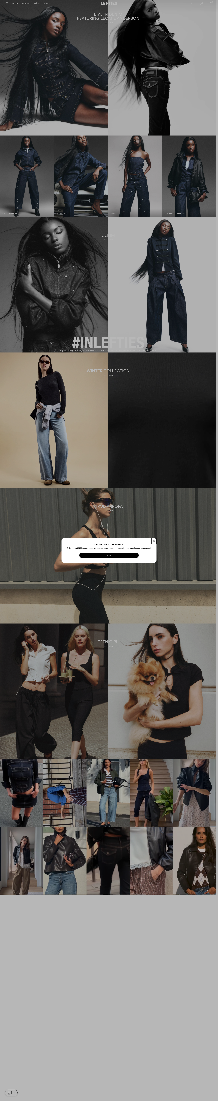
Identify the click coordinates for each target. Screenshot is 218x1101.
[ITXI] (154, 541)
